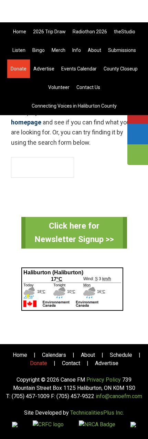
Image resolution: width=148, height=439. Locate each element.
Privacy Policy (103, 379)
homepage (26, 122)
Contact (71, 363)
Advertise (106, 363)
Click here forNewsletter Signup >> (74, 232)
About (88, 355)
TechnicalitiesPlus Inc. (97, 412)
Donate (38, 363)
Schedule (121, 355)
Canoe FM (74, 13)
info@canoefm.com (119, 396)
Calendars (54, 355)
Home (20, 355)
